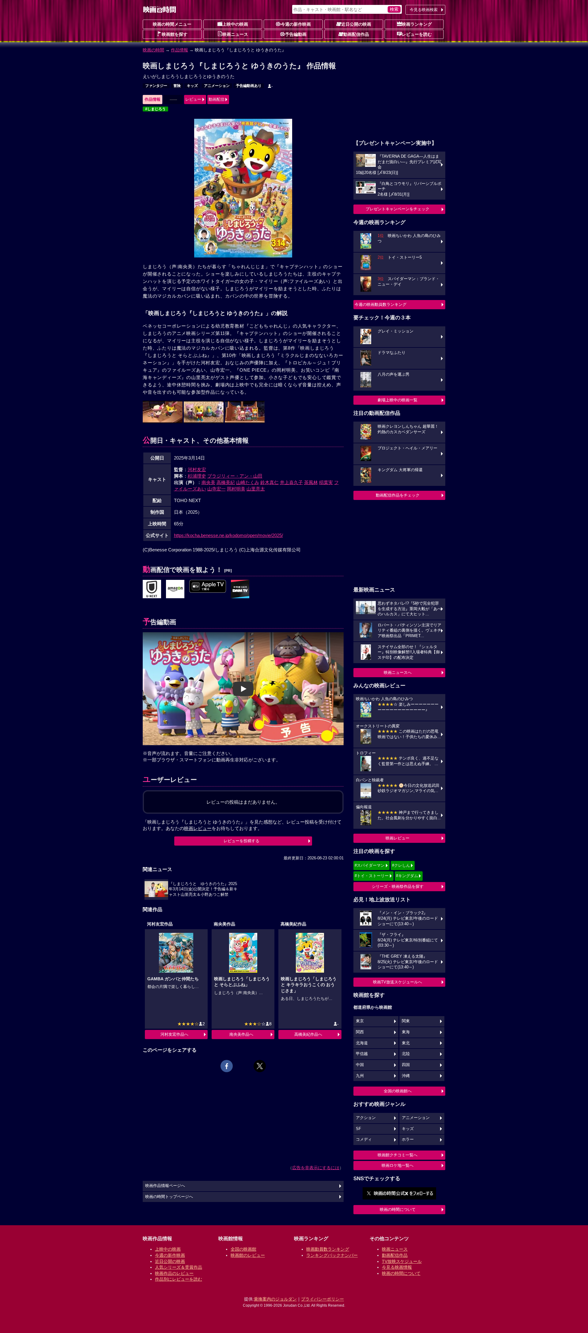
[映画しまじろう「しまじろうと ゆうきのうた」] (240, 589)
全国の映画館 (243, 1249)
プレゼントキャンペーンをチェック (397, 209)
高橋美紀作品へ (308, 1034)
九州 (360, 1076)
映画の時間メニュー (172, 24)
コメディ (364, 1139)
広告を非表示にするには (315, 1167)
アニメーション (217, 86)
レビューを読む (417, 34)
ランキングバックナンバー (332, 1255)
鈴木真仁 (269, 482)
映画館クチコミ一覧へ (397, 1155)
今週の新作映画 (296, 24)
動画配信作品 (356, 34)
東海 (406, 1032)
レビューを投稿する (241, 841)
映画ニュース (235, 34)
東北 (406, 1043)
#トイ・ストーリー (372, 875)
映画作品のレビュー (174, 1273)
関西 (360, 1032)
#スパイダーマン (370, 865)
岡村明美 (236, 488)
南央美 (208, 482)
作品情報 (179, 49)
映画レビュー (397, 838)
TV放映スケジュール (402, 1261)
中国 (360, 1065)
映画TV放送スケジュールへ (397, 982)
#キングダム (407, 875)
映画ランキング (417, 24)
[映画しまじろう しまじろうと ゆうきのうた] (152, 589)
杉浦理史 (197, 476)
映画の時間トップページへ (169, 1197)
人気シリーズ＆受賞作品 (178, 1267)
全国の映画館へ (398, 1091)
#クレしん (401, 865)
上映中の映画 (235, 24)
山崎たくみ (247, 482)
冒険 (177, 86)
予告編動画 (296, 34)
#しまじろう (155, 109)
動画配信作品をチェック (398, 495)
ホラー (408, 1139)
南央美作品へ (241, 1034)
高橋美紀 (226, 482)
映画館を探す (174, 34)
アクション (366, 1118)
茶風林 (311, 482)
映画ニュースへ (398, 672)
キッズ (192, 86)
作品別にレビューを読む (178, 1279)
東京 (360, 1021)
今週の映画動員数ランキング (380, 304)
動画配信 (216, 99)
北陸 (406, 1054)
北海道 (362, 1043)
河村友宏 (197, 469)
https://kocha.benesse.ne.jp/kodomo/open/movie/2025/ (228, 535)
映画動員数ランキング (327, 1249)
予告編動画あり (249, 86)
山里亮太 (256, 488)
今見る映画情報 (397, 1267)
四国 (406, 1065)
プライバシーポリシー (322, 1299)
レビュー (193, 99)
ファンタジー (156, 86)
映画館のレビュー (248, 1255)
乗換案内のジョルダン (275, 1299)
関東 (406, 1021)
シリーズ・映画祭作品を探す (398, 886)
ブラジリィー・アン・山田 (234, 476)
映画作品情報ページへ (165, 1186)
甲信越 (362, 1054)
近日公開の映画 (356, 24)
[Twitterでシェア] (260, 1066)
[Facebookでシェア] (227, 1066)
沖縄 (406, 1076)
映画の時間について (398, 1209)
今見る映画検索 (424, 9)
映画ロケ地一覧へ (397, 1165)
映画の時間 (153, 49)
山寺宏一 (216, 488)
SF (358, 1129)
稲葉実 (326, 482)
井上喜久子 (291, 482)
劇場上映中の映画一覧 (397, 400)
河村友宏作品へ (174, 1034)
